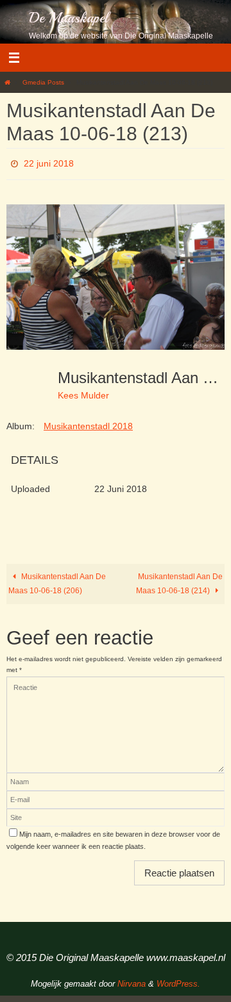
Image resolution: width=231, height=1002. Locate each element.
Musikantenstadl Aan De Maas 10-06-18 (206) (57, 580)
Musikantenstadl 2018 (88, 422)
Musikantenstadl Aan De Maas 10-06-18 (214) (179, 580)
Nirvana (131, 980)
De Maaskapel (68, 18)
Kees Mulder (83, 392)
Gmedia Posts (43, 82)
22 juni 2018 (49, 162)
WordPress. (178, 980)
